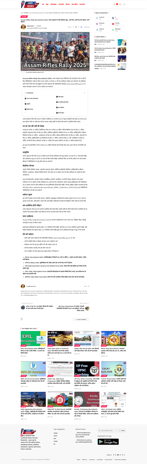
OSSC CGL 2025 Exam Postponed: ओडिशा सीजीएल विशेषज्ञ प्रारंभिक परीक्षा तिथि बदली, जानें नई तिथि (59, 381)
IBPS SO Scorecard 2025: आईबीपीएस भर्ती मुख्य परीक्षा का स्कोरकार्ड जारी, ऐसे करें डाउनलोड (33, 381)
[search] (120, 4)
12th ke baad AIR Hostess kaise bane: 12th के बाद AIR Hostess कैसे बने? (83, 435)
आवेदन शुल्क (60, 96)
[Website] (88, 286)
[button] (78, 27)
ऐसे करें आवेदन (61, 112)
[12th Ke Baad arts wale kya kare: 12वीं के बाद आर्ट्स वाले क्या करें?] (122, 50)
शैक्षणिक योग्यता (29, 109)
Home (22, 13)
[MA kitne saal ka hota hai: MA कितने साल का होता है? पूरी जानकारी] (122, 58)
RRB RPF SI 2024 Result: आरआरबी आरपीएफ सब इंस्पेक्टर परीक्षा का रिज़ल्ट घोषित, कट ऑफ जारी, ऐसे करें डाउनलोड (59, 411)
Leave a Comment (81, 319)
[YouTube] (118, 455)
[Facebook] (102, 18)
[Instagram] (102, 24)
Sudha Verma (30, 26)
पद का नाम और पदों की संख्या (32, 98)
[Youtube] (118, 24)
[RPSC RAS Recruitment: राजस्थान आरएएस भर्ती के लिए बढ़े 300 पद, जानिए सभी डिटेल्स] (113, 338)
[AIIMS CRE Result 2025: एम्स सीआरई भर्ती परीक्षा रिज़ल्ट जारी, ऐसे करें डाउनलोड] (86, 338)
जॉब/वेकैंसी (26, 13)
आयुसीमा (28, 104)
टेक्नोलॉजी (97, 68)
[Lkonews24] (30, 4)
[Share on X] (76, 27)
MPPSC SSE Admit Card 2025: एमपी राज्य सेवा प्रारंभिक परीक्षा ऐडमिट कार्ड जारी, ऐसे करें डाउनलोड (54, 277)
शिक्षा (95, 44)
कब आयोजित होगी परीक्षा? (63, 102)
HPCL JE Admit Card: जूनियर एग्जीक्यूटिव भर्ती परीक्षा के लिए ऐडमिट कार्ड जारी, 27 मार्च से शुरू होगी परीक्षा (112, 411)
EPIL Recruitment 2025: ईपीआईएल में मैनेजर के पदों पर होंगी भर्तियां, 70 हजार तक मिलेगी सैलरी (33, 351)
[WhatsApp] (118, 30)
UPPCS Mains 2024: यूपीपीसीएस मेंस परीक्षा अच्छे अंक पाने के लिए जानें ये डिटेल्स (48, 263)
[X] (118, 18)
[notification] (114, 4)
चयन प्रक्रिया (61, 107)
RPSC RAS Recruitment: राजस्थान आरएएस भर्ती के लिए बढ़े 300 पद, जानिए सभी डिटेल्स (113, 351)
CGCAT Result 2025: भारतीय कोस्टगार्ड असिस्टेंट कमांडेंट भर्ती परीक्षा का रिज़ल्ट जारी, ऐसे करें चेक (113, 381)
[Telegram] (102, 30)
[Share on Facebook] (73, 27)
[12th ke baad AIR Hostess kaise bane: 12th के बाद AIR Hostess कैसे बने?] (122, 42)
